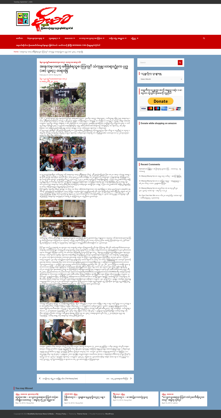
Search (180, 62)
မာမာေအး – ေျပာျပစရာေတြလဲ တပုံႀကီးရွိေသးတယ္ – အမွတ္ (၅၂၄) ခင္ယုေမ (37, 398)
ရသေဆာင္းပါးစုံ (33, 394)
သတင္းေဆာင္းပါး (73, 62)
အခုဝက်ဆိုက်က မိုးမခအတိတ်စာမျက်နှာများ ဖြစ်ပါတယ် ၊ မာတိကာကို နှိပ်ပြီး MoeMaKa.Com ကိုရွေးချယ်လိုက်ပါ (58, 45)
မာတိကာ (19, 38)
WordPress (109, 414)
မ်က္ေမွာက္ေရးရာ (34, 38)
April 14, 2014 (69, 403)
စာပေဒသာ (69, 38)
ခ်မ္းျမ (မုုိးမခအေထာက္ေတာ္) (52, 62)
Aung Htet (57, 75)
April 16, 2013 (167, 403)
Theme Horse (82, 414)
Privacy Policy (61, 414)
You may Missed (24, 388)
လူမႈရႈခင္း (53, 38)
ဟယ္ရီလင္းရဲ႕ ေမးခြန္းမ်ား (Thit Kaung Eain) (60, 379)
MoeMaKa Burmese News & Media (41, 414)
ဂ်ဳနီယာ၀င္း (116, 394)
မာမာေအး (24, 394)
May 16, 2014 (20, 403)
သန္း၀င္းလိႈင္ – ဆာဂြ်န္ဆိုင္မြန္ (169, 176)
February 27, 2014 (46, 75)
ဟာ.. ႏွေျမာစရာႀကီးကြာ (117, 379)
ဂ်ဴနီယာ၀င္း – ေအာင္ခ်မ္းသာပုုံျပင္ (130, 397)
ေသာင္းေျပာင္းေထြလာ (90, 38)
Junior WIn (68, 394)
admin (175, 403)
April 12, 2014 (118, 400)
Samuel (142, 169)
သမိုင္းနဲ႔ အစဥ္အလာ (116, 38)
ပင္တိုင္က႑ (133, 38)
